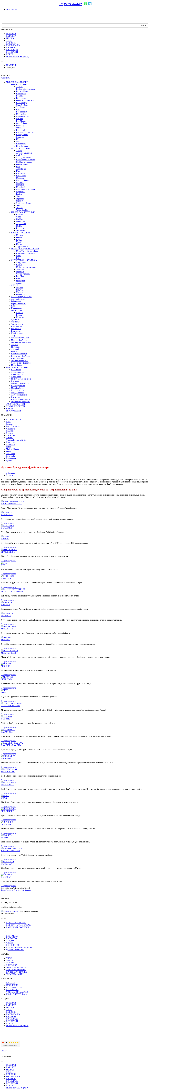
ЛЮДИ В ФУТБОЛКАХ (16, 994)
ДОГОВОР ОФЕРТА (15, 949)
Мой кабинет (11, 9)
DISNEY (5, 539)
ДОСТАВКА (11, 965)
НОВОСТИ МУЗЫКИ (16, 923)
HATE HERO (7, 578)
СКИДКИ (10, 940)
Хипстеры (10, 442)
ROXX (4, 798)
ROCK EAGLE (7, 785)
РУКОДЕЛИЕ (12, 985)
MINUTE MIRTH (8, 653)
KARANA (5, 605)
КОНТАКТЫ (12, 936)
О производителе (8, 523)
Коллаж (9, 431)
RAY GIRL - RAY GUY (11, 745)
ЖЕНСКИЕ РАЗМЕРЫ (16, 970)
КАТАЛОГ (11, 1005)
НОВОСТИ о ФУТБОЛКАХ (18, 925)
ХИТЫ (9, 1010)
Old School (10, 454)
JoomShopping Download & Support (16, 890)
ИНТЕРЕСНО (12, 990)
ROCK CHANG (8, 771)
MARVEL (5, 640)
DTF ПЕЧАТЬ (12, 1021)
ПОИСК (9, 1023)
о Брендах (10, 473)
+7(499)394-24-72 (70, 4)
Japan (8, 451)
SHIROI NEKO (7, 811)
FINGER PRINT (8, 552)
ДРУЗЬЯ (9, 943)
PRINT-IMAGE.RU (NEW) (17, 1026)
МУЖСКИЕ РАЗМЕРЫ (16, 967)
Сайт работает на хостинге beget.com (17, 1037)
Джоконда (10, 428)
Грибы (9, 460)
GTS (3, 565)
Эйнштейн (10, 444)
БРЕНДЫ (10, 1007)
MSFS (3, 692)
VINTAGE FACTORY (10, 851)
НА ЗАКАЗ (6, 877)
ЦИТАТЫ (10, 983)
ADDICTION (7, 515)
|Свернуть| (5, 78)
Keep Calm (10, 456)
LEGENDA (6, 615)
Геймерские (11, 458)
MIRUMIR (5, 666)
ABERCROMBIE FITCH (11, 504)
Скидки (9, 475)
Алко (8, 422)
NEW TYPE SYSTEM (10, 706)
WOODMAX (6, 864)
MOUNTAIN (6, 679)
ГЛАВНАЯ (11, 65)
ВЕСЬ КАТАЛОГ (13, 419)
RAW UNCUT (7, 732)
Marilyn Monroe (12, 449)
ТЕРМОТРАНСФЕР (15, 974)
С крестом (10, 435)
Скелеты (10, 433)
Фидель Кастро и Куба (16, 440)
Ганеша (9, 424)
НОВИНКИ (11, 1012)
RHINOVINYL (7, 758)
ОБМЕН (9, 960)
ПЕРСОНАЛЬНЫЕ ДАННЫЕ (19, 947)
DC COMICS (6, 528)
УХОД (9, 958)
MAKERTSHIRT (8, 629)
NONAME (5, 719)
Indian (8, 447)
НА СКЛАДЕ (12, 1019)
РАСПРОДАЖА (13, 1014)
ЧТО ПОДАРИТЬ (14, 987)
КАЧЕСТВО (11, 938)
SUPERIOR (6, 824)
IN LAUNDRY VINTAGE (12, 591)
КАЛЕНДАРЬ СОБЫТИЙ (17, 927)
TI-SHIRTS (6, 837)
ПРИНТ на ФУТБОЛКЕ (16, 972)
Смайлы (9, 438)
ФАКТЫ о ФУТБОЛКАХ (17, 992)
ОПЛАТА (10, 963)
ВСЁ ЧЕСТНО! (12, 945)
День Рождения (12, 426)
